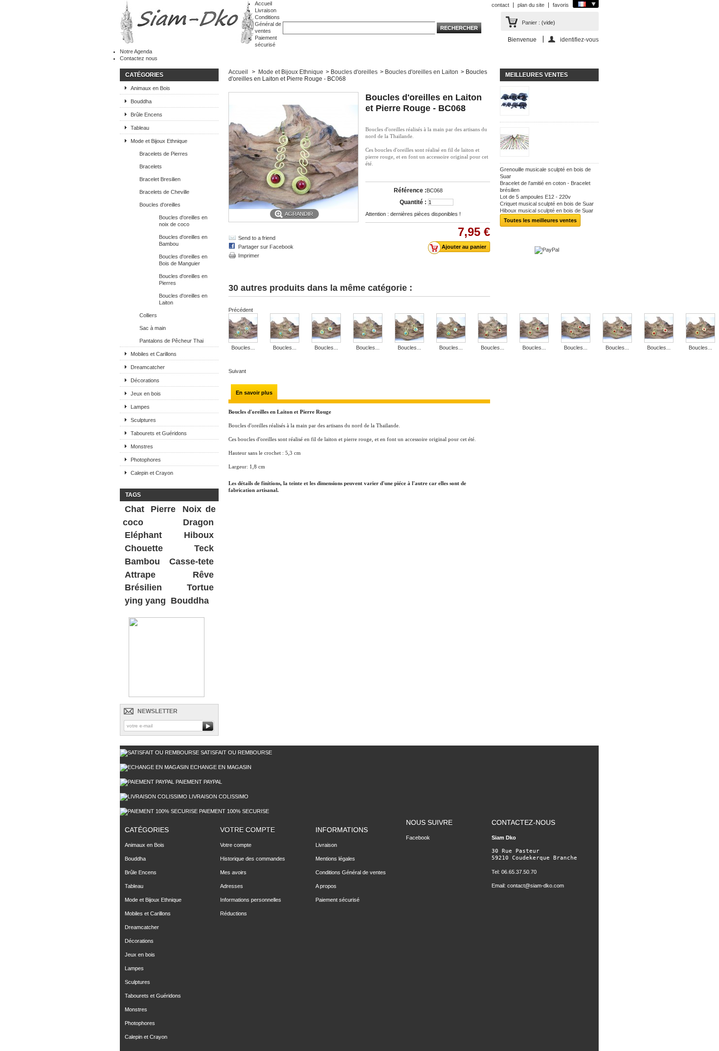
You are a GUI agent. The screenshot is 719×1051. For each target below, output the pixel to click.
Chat (134, 509)
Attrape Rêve (169, 575)
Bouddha (141, 101)
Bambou (142, 561)
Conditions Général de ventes (268, 24)
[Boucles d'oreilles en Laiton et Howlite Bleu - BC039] (284, 328)
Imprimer (248, 255)
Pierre (163, 509)
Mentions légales (335, 859)
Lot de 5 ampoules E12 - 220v (535, 197)
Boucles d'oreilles (159, 205)
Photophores (146, 460)
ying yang (145, 601)
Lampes (140, 407)
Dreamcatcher (148, 367)
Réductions (233, 913)
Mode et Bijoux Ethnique (159, 141)
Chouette (144, 548)
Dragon (198, 522)
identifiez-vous (579, 39)
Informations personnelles (250, 900)
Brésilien (143, 587)
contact (500, 5)
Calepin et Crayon (152, 473)
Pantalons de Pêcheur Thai (171, 341)
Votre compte (247, 830)
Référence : (410, 190)
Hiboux (199, 535)
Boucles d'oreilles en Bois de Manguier (183, 260)
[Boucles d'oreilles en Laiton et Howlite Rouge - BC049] (700, 328)
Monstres (142, 446)
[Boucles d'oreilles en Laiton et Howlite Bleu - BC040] (326, 328)
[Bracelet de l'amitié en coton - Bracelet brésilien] (549, 142)
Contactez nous (138, 58)
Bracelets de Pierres (163, 154)
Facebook (418, 838)
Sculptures (143, 420)
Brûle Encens (146, 114)
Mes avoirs (233, 872)
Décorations (145, 380)
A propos (326, 886)
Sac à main (152, 328)
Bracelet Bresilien (159, 179)
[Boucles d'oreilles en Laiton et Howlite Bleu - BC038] (243, 328)
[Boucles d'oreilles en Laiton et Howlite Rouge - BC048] (659, 328)
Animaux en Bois (150, 88)
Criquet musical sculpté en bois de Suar (547, 204)
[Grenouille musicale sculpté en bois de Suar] (549, 101)
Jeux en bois (146, 394)
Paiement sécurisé (337, 900)
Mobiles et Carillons (154, 354)
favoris (561, 5)
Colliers (148, 315)
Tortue (200, 587)
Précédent (240, 310)
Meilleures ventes (536, 74)
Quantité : (413, 202)
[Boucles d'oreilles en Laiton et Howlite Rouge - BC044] (492, 328)
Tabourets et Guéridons (159, 433)
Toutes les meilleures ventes (540, 220)
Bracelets (150, 166)
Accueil (263, 3)
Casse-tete (191, 561)
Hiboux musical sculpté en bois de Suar (546, 210)
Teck (204, 548)
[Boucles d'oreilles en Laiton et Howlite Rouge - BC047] (617, 328)
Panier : (531, 22)
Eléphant (143, 535)
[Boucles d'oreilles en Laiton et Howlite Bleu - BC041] (367, 328)
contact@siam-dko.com (535, 885)
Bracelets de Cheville (164, 192)
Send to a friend (256, 238)
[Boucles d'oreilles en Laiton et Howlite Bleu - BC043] (451, 328)
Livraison (265, 10)
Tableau (140, 128)
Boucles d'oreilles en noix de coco (183, 220)
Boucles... (243, 347)
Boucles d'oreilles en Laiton (183, 299)
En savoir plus (254, 393)
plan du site (530, 5)
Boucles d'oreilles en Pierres (183, 279)
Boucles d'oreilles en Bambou (183, 240)
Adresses (231, 886)
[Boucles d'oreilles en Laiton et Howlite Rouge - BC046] (575, 328)
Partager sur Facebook (265, 247)
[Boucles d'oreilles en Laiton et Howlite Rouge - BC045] (534, 328)
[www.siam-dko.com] (187, 23)
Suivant (237, 371)
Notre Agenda (136, 51)
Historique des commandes (252, 859)
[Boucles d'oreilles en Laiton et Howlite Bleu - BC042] (409, 328)
